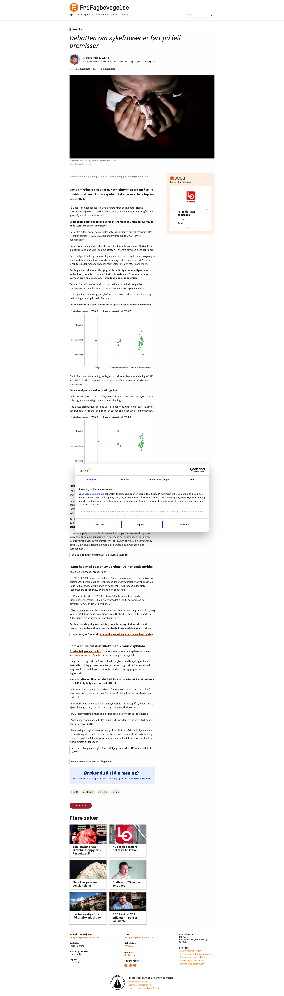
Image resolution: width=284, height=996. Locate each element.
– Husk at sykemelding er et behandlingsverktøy (126, 634)
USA (73, 596)
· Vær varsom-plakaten (139, 985)
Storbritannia (78, 610)
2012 (76, 578)
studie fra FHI (116, 734)
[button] (207, 208)
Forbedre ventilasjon (82, 703)
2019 (85, 578)
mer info (90, 511)
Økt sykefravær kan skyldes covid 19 (107, 555)
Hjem (72, 14)
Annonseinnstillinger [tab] (159, 479)
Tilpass (140, 524)
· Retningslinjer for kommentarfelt (196, 954)
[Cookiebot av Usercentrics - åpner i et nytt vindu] (192, 470)
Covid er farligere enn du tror (85, 651)
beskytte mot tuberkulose (133, 714)
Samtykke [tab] (92, 479)
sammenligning (104, 256)
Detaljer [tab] (125, 479)
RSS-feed (128, 946)
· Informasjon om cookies (192, 960)
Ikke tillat (99, 524)
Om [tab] (192, 479)
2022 (79, 586)
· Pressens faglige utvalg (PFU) (143, 988)
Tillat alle (184, 524)
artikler (94, 533)
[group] (191, 208)
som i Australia (135, 689)
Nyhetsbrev (102, 14)
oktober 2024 (92, 590)
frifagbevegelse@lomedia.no (84, 937)
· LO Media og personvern (191, 963)
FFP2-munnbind (107, 720)
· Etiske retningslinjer (190, 950)
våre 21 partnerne (94, 494)
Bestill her (129, 955)
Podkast (114, 14)
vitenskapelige (81, 533)
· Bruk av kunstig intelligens (193, 957)
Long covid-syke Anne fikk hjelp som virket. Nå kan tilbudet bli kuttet (111, 750)
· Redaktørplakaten (137, 981)
